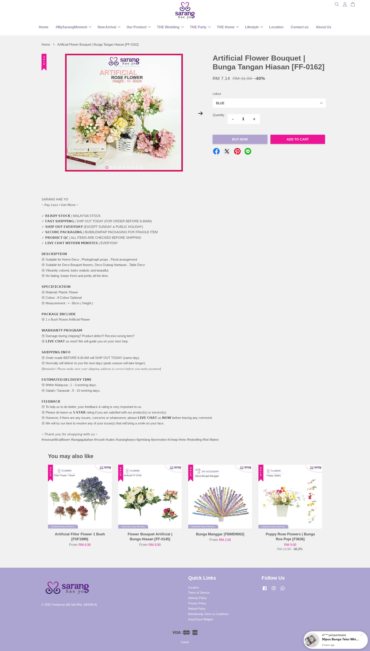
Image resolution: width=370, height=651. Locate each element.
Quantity (218, 115)
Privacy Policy (197, 603)
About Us (323, 27)
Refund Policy (197, 608)
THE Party (198, 27)
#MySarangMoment (71, 27)
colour (217, 94)
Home (43, 27)
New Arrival (107, 27)
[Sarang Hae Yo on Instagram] (274, 590)
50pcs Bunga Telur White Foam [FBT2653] (341, 639)
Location (276, 27)
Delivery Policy (197, 598)
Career (185, 642)
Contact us (300, 27)
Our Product (136, 27)
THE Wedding (168, 27)
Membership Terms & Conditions (208, 614)
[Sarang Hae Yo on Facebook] (265, 590)
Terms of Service (198, 592)
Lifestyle (252, 27)
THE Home (225, 27)
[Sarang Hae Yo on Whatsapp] (283, 590)
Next (200, 113)
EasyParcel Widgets (200, 619)
